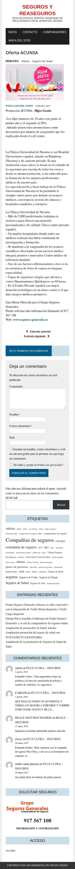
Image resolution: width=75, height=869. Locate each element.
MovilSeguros (11, 557)
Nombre (14, 414)
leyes (44, 552)
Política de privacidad (50, 465)
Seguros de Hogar (48, 577)
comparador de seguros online (30, 533)
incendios (59, 547)
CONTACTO (29, 32)
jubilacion (36, 552)
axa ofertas (33, 529)
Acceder (10, 850)
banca (41, 529)
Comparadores (54, 32)
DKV (46, 547)
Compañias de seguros (30, 539)
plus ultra (33, 567)
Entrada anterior (40, 331)
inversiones (10, 552)
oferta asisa (10, 562)
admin (29, 105)
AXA (25, 529)
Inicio (12, 32)
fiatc (52, 547)
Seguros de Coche (28, 577)
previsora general (46, 567)
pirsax (18, 739)
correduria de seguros (21, 547)
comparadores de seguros (55, 533)
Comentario (16, 386)
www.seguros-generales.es (30, 319)
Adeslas (10, 528)
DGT (40, 547)
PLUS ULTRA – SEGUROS (43, 668)
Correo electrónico (20, 426)
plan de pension (46, 562)
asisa (19, 528)
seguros (12, 576)
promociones (11, 571)
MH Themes (61, 865)
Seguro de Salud (55, 571)
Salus (28, 571)
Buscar (61, 504)
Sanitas (34, 571)
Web (12, 437)
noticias (21, 557)
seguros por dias (53, 583)
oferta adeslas (57, 557)
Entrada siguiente (35, 336)
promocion (58, 567)
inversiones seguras (23, 552)
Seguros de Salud (42, 61)
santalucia (43, 571)
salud (21, 571)
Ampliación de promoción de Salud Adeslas (31, 628)
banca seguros (50, 529)
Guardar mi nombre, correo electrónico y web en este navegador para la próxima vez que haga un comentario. (37, 453)
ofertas (26, 61)
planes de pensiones (17, 567)
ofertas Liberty (33, 562)
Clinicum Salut (11, 533)
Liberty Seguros (55, 552)
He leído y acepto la (39, 465)
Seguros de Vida (37, 583)
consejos (60, 541)
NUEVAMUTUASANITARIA (38, 557)
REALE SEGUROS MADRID (33, 717)
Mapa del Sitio (19, 40)
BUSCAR (12, 498)
